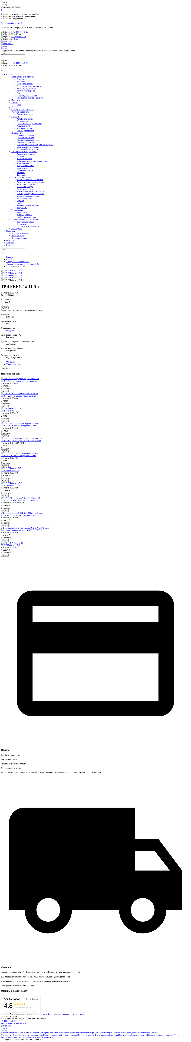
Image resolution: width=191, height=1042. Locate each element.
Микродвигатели (24, 128)
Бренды (154, 1033)
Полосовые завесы (25, 170)
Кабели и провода (25, 187)
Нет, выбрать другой (13, 23)
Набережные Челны (40, 1037)
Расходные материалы (21, 177)
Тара (19, 105)
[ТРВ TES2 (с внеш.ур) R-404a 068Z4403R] (20, 498)
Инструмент (16, 133)
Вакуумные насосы (25, 135)
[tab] (10, 362)
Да (2, 23)
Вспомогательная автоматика (30, 179)
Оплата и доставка (68, 1035)
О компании (11, 231)
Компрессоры (23, 163)
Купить (5, 308)
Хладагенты (22, 208)
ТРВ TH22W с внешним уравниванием (18, 455)
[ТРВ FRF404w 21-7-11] (12, 543)
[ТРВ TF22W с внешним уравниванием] (19, 393)
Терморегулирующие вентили (30, 98)
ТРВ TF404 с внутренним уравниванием (19, 381)
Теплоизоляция (18, 210)
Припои (20, 201)
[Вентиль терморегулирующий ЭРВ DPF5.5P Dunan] (25, 528)
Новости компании (85, 1035)
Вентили (20, 156)
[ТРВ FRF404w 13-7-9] (11, 483)
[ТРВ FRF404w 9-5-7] (11, 468)
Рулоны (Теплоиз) (24, 215)
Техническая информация (106, 1035)
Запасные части (24, 126)
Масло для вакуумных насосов (30, 194)
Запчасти (15, 116)
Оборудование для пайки (28, 147)
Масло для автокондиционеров (30, 191)
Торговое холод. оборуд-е (28, 226)
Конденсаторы (23, 224)
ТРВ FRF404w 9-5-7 (10, 470)
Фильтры (21, 175)
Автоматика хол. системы (22, 77)
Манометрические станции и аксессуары (35, 144)
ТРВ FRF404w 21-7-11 (11, 545)
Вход (16, 39)
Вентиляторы (23, 121)
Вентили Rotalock (24, 158)
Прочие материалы (25, 114)
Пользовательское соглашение (160, 1035)
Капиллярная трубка (26, 184)
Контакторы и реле (25, 189)
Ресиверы (21, 172)
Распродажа (16, 229)
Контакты (10, 245)
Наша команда (17, 236)
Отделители (22, 168)
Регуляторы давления (26, 88)
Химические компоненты (28, 205)
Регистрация (6, 41)
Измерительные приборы (28, 140)
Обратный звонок (18, 1023)
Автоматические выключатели (30, 182)
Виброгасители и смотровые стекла (32, 161)
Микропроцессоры (25, 84)
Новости (10, 240)
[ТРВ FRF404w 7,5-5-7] (11, 408)
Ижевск (21, 1037)
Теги (176, 1035)
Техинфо (10, 243)
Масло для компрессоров (28, 196)
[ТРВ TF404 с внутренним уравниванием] (20, 378)
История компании (19, 233)
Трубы (19, 203)
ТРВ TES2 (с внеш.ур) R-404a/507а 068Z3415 (21, 441)
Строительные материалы (22, 109)
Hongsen (10, 330)
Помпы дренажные (25, 130)
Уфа (51, 1037)
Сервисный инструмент (27, 149)
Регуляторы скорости (26, 91)
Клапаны (21, 81)
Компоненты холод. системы (24, 151)
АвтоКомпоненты (25, 119)
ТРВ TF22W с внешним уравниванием (18, 396)
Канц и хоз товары (19, 100)
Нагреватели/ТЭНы (25, 165)
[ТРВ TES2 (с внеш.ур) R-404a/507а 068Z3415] (22, 438)
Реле (19, 93)
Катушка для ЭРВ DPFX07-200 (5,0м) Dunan (21, 515)
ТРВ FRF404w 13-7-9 (10, 485)
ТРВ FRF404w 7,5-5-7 (10, 411)
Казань (28, 1037)
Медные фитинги (24, 198)
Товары (14, 102)
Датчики (20, 79)
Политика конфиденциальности (132, 1035)
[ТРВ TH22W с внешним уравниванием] (19, 453)
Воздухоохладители (25, 222)
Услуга (14, 107)
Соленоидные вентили (27, 95)
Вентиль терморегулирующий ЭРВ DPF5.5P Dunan (24, 530)
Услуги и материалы (20, 112)
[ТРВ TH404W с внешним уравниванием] (20, 423)
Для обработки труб (25, 137)
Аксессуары (22, 212)
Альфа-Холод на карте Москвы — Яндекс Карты (63, 1014)
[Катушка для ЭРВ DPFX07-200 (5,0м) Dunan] (22, 513)
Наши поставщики (19, 238)
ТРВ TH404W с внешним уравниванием (19, 426)
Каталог (9, 74)
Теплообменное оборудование (24, 219)
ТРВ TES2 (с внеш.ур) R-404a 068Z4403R (19, 500)
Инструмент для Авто (26, 142)
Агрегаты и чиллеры (26, 154)
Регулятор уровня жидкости (29, 86)
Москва (17, 7)
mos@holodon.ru (18, 36)
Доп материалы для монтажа (29, 123)
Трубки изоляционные (27, 217)
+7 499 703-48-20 (20, 32)
